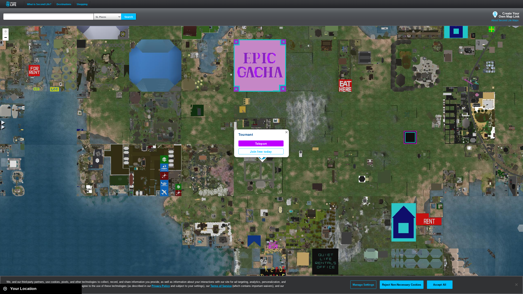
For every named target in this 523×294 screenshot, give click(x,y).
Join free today (261, 151)
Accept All (439, 284)
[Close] (516, 284)
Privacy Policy (161, 285)
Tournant (245, 134)
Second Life (13, 4)
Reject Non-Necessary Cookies (401, 284)
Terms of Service (221, 285)
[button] (286, 131)
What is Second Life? (39, 4)
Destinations (64, 4)
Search (128, 17)
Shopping (82, 4)
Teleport (261, 143)
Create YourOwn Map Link (509, 15)
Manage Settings (363, 284)
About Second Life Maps (505, 20)
